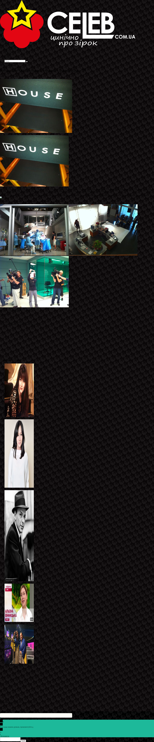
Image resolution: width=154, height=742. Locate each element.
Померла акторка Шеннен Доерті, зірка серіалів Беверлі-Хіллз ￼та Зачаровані (35, 489)
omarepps (27, 311)
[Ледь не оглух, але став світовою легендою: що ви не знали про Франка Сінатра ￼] (19, 581)
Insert (23, 741)
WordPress (35, 702)
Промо (34, 76)
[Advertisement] (67, 341)
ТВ (39, 76)
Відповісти (5, 736)
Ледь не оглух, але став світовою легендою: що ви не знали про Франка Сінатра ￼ (37, 583)
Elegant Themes (15, 702)
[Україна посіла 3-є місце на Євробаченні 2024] (19, 663)
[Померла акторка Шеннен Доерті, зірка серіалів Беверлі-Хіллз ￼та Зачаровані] (19, 487)
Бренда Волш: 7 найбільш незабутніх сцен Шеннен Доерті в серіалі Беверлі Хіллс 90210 (38, 418)
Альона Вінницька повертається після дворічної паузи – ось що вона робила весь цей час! (39, 623)
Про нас (8, 59)
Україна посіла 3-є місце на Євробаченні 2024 (22, 665)
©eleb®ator (15, 76)
